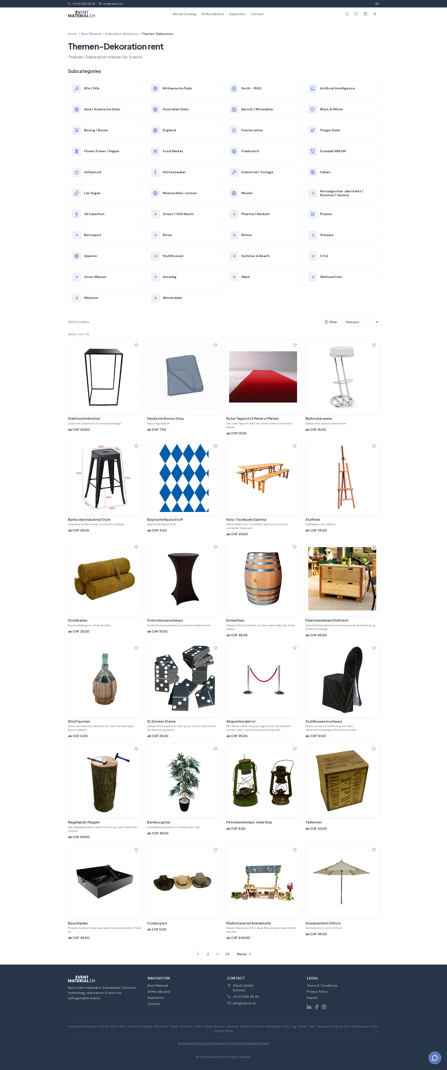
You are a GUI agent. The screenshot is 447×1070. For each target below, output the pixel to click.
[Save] (136, 345)
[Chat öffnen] (434, 1057)
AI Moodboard (213, 14)
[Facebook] (316, 1007)
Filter (333, 322)
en (377, 4)
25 (227, 954)
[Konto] (375, 14)
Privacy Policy (317, 991)
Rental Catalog (184, 14)
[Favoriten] (356, 14)
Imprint (312, 998)
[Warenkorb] (365, 14)
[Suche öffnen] (347, 14)
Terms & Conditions (322, 985)
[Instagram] (324, 1007)
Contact (257, 14)
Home (72, 34)
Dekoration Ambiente (121, 34)
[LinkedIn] (309, 1007)
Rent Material (91, 34)
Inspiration (237, 14)
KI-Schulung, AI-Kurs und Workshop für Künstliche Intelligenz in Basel (223, 1043)
